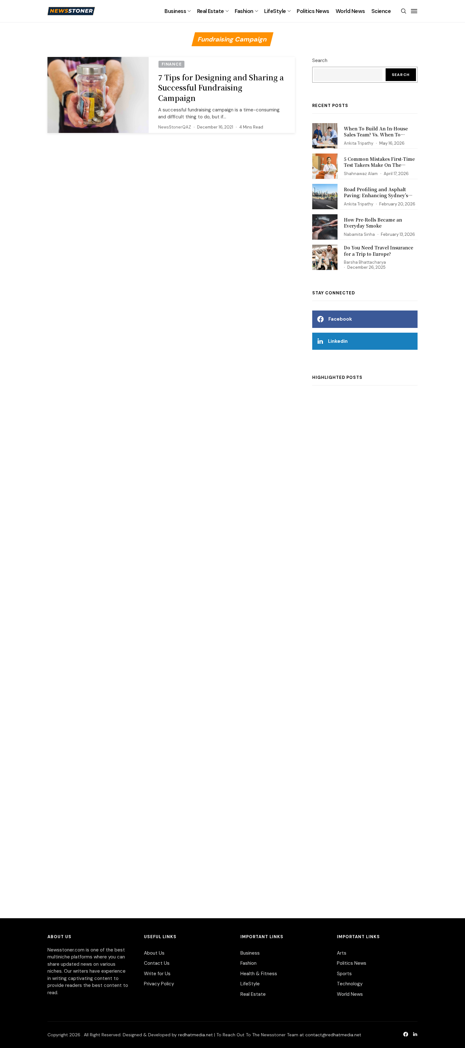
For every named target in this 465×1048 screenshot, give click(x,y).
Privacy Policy (159, 984)
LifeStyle (275, 11)
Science (381, 11)
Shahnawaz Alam (361, 173)
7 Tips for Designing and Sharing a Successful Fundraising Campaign (221, 87)
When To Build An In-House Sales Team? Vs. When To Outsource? (376, 134)
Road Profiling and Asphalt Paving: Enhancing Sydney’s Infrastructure (376, 195)
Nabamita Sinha (359, 234)
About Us (154, 953)
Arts (341, 953)
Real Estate (210, 11)
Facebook (340, 319)
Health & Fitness (258, 973)
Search (319, 60)
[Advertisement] (365, 645)
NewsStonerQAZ (174, 127)
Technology (350, 984)
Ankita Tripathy (358, 143)
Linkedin (338, 341)
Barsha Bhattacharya (365, 262)
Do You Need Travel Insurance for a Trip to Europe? (378, 250)
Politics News (313, 11)
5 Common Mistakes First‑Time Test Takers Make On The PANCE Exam (379, 165)
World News (350, 11)
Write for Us (157, 973)
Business (175, 11)
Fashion (244, 11)
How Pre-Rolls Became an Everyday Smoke (373, 223)
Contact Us (157, 963)
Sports (344, 973)
